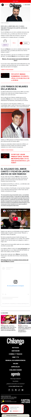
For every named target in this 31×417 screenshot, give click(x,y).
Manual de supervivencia (15, 360)
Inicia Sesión (27, 4)
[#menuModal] (2, 5)
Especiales (15, 367)
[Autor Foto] (5, 41)
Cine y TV (15, 357)
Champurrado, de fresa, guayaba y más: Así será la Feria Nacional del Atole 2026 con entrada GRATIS (8, 328)
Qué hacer (15, 351)
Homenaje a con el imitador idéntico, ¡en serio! (20, 158)
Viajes (15, 363)
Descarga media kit (15, 378)
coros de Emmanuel (22, 248)
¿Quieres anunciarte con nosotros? (15, 383)
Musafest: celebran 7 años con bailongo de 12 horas (20, 77)
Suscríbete (15, 381)
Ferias (2, 324)
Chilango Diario (15, 370)
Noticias (19, 324)
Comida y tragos (15, 354)
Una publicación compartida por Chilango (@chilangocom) (15, 303)
